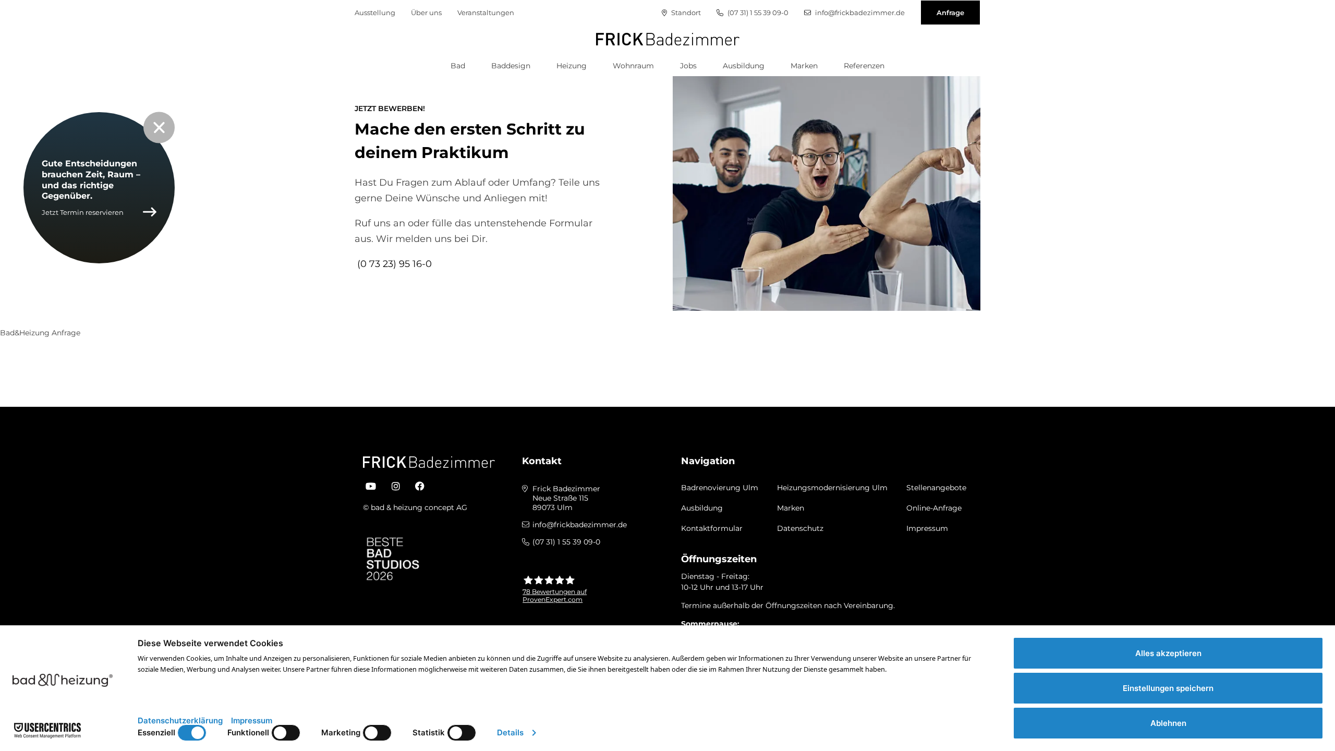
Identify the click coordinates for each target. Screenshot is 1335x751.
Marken (804, 65)
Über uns (426, 12)
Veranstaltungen (485, 12)
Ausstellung (375, 12)
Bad (458, 65)
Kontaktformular (712, 528)
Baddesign (510, 65)
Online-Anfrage (934, 508)
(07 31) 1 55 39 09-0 (757, 12)
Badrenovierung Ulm (719, 487)
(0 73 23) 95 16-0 (394, 264)
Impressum (927, 528)
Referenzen (864, 65)
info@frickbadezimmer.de (859, 12)
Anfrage (950, 12)
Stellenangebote (936, 487)
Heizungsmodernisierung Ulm (832, 487)
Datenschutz (800, 528)
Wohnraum (633, 65)
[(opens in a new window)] (371, 486)
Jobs (688, 65)
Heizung (571, 65)
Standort (685, 12)
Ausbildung (743, 65)
